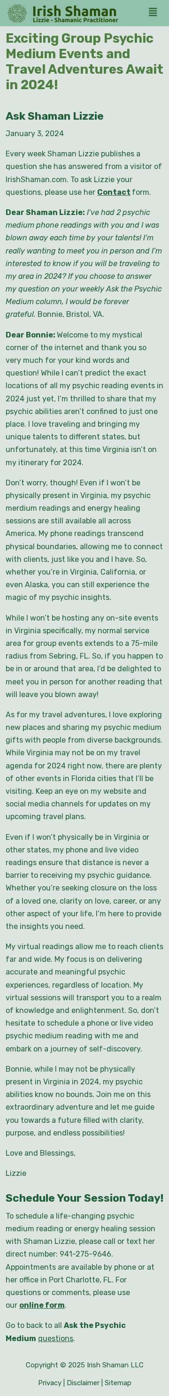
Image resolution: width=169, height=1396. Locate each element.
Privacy (49, 1383)
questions (55, 1338)
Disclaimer (83, 1383)
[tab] (155, 13)
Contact (114, 192)
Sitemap (118, 1383)
